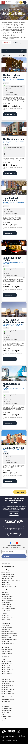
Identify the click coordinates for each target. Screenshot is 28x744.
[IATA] (3, 731)
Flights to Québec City (7, 669)
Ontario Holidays (5, 582)
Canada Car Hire (5, 679)
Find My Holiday (5, 619)
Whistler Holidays (5, 610)
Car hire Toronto (5, 687)
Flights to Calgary (5, 665)
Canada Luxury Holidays (7, 631)
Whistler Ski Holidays (6, 653)
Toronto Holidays (6, 604)
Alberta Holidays (5, 572)
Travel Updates (5, 712)
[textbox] (14, 552)
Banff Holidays (5, 592)
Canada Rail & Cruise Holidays (9, 635)
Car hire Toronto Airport (7, 689)
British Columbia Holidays (7, 576)
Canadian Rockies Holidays (8, 586)
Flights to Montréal (6, 667)
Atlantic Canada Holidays (7, 574)
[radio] (6, 42)
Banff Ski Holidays (6, 651)
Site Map (15, 740)
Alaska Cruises (5, 625)
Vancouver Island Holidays (8, 608)
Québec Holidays (5, 584)
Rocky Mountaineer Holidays (9, 639)
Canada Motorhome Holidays (9, 633)
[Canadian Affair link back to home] (6, 2)
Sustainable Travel (6, 716)
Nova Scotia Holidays (7, 578)
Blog (2, 714)
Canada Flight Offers (6, 663)
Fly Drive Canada (5, 629)
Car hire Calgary (5, 683)
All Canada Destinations (7, 566)
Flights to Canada (6, 661)
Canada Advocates (6, 723)
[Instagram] (13, 543)
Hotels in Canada (5, 701)
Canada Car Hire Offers (7, 681)
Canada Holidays (5, 615)
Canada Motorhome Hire (7, 699)
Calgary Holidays (5, 594)
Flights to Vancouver (6, 673)
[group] (14, 42)
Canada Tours (5, 641)
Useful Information (6, 710)
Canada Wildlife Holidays (7, 643)
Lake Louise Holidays (6, 596)
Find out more (14, 533)
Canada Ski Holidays (6, 649)
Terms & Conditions (6, 740)
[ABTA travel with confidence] (11, 731)
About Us (3, 721)
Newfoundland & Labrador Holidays (10, 580)
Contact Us (4, 719)
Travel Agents (5, 706)
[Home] (2, 9)
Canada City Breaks (6, 627)
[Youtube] (17, 543)
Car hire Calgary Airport (7, 685)
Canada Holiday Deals (7, 617)
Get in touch (14, 513)
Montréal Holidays (6, 598)
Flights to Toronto (6, 671)
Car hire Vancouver (6, 691)
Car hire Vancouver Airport (8, 693)
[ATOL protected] (18, 731)
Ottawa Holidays (5, 602)
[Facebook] (10, 543)
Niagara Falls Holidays (7, 600)
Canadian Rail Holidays (7, 637)
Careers (3, 725)
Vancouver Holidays (6, 606)
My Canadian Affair (6, 708)
